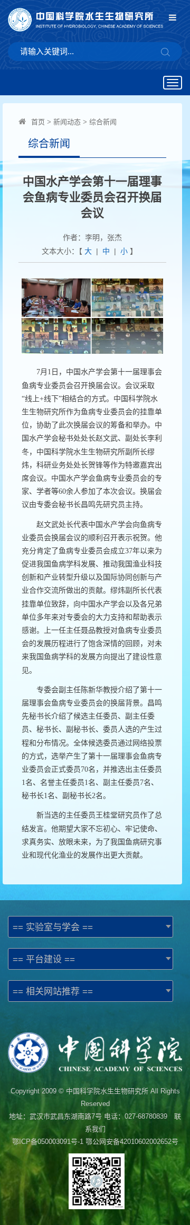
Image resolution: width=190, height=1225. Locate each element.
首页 (38, 122)
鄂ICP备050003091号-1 (47, 1142)
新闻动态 (67, 122)
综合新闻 (103, 122)
